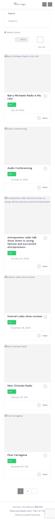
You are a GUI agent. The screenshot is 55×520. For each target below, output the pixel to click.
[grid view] (33, 39)
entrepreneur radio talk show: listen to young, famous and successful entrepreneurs (22, 242)
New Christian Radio (19, 385)
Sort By (41, 47)
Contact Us (18, 506)
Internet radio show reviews (24, 316)
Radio (45, 118)
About (29, 506)
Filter (23, 39)
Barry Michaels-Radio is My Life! (24, 97)
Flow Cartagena (17, 455)
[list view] (40, 39)
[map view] (47, 39)
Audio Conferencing (19, 168)
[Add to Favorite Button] (45, 96)
